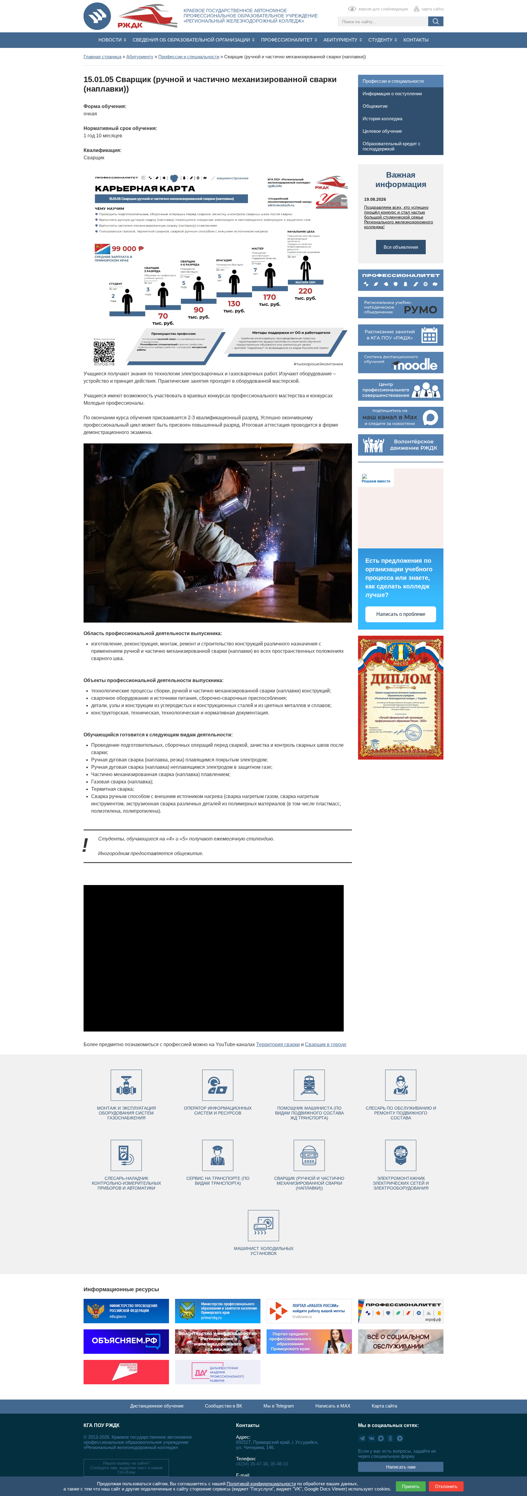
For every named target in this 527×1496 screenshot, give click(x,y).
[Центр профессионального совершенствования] (400, 390)
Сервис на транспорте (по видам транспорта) (217, 1181)
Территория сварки (278, 1044)
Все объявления (401, 247)
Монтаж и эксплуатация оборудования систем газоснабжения (126, 1113)
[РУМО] (400, 307)
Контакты (415, 39)
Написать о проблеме (400, 614)
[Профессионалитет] (400, 280)
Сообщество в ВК (223, 1405)
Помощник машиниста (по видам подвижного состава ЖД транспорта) (309, 1113)
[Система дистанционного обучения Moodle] (400, 362)
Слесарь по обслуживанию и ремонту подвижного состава (401, 1113)
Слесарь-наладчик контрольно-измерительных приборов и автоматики (126, 1183)
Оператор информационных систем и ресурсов (218, 1110)
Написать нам (400, 1466)
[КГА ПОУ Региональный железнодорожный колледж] (147, 16)
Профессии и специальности (393, 81)
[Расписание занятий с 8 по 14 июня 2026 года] (400, 335)
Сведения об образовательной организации (192, 39)
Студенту (381, 39)
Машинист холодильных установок (263, 1251)
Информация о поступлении (392, 93)
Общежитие (375, 106)
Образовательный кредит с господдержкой (392, 146)
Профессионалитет (287, 39)
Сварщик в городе (325, 1044)
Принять (411, 1486)
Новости (111, 39)
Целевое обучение (382, 131)
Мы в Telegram (279, 1405)
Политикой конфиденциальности (261, 1483)
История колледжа (382, 118)
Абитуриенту (341, 39)
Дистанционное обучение (157, 1405)
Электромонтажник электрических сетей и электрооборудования (401, 1183)
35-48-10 (279, 1463)
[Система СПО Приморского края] (97, 16)
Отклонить (446, 1486)
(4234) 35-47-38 (252, 1463)
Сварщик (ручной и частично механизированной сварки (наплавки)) (309, 1183)
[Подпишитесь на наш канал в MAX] (400, 417)
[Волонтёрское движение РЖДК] (400, 445)
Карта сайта (384, 1405)
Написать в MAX (332, 1405)
